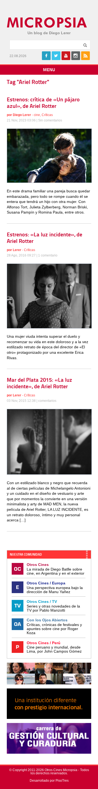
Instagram (75, 55)
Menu (49, 70)
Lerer (17, 250)
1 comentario (47, 255)
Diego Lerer (22, 115)
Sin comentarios (50, 120)
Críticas (47, 115)
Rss (85, 55)
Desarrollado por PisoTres (49, 780)
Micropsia (47, 22)
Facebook (46, 55)
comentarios (47, 401)
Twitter (56, 55)
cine (37, 115)
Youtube (66, 55)
